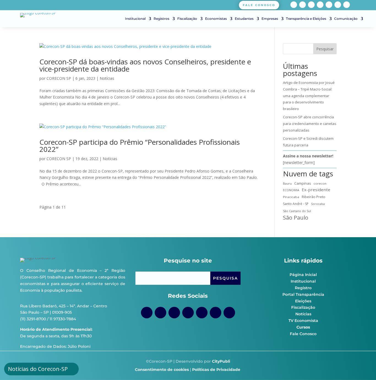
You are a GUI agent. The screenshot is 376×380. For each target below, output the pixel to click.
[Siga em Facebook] (293, 4)
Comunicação (346, 19)
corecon (320, 183)
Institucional (135, 19)
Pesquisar (325, 48)
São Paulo (295, 217)
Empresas (269, 19)
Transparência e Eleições (306, 19)
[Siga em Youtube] (320, 4)
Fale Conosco (303, 333)
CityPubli (221, 361)
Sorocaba (318, 204)
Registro (303, 287)
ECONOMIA (291, 190)
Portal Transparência (303, 294)
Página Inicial (303, 274)
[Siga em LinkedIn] (337, 4)
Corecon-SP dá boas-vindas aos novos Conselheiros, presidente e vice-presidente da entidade (145, 65)
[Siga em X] (346, 4)
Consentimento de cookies (162, 369)
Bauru (287, 183)
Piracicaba (291, 197)
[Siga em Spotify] (329, 4)
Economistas (216, 19)
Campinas (302, 183)
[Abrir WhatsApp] (362, 366)
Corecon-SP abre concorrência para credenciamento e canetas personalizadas (309, 123)
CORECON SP (59, 78)
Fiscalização (187, 19)
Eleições (303, 301)
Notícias (107, 78)
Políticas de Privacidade (216, 369)
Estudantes (244, 19)
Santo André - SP (296, 203)
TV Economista (303, 320)
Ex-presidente (316, 189)
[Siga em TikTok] (311, 4)
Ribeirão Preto (313, 197)
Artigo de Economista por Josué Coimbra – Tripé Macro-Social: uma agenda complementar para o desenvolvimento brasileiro (309, 95)
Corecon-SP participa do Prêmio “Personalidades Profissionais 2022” (139, 145)
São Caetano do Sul (297, 211)
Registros (161, 19)
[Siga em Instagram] (302, 4)
